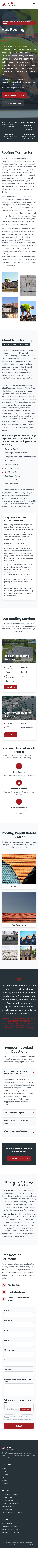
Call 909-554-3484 (13, 103)
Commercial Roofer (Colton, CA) (13, 1512)
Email (6, 1330)
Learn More (10, 687)
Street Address (10, 1350)
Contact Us (5, 1484)
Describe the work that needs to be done (17, 1381)
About (4, 1472)
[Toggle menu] (34, 4)
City (5, 1360)
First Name (9, 1310)
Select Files (25, 1409)
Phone (6, 1340)
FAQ (3, 1478)
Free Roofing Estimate (19, 1158)
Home (4, 1469)
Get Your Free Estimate (14, 95)
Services (5, 1475)
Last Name (8, 1320)
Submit (19, 1426)
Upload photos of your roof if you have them (18, 1401)
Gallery (4, 1481)
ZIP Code (7, 1370)
